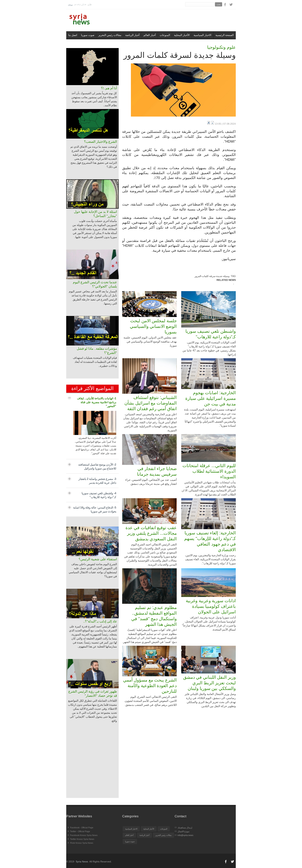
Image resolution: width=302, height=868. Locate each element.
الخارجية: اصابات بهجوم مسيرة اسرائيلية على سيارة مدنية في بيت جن (210, 398)
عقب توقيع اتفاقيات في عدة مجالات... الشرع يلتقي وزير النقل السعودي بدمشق (151, 533)
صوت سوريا (87, 35)
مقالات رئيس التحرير (109, 35)
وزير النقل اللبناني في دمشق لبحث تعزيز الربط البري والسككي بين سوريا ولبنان (209, 683)
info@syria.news (185, 835)
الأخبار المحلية (182, 35)
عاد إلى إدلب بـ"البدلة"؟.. (100, 621)
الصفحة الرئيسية (224, 35)
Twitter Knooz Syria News (82, 839)
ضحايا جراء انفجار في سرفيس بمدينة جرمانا (157, 471)
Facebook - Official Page (81, 827)
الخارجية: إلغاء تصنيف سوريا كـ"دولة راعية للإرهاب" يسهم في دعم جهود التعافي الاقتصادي (210, 541)
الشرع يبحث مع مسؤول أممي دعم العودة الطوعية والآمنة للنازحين (150, 686)
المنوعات (165, 35)
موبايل (70, 5)
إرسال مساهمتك (185, 827)
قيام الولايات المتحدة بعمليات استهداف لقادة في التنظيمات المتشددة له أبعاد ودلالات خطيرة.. (95, 361)
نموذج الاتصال (183, 831)
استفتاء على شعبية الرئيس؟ (98, 559)
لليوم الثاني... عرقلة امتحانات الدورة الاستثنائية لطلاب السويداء (209, 471)
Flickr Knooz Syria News (81, 843)
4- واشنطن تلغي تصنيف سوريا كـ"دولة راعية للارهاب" (99, 495)
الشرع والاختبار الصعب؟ (100, 141)
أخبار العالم (149, 35)
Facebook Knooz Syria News (84, 835)
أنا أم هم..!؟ (109, 88)
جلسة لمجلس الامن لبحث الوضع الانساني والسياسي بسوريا (153, 326)
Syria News (82, 861)
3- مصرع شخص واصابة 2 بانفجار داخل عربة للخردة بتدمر (97, 480)
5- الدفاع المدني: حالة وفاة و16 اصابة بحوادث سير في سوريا (94, 509)
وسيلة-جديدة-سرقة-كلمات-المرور (212, 276)
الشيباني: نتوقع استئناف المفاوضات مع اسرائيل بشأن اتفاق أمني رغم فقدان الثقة (150, 403)
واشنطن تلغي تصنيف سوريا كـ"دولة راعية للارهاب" (210, 334)
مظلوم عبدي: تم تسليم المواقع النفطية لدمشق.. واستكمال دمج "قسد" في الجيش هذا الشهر (154, 616)
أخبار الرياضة (132, 35)
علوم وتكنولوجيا (221, 47)
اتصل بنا (72, 35)
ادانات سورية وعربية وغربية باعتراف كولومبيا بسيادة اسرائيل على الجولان (211, 606)
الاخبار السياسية (202, 35)
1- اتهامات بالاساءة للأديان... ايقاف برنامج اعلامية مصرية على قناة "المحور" (96, 402)
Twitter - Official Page (80, 831)
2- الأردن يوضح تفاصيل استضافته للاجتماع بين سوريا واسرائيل (97, 466)
